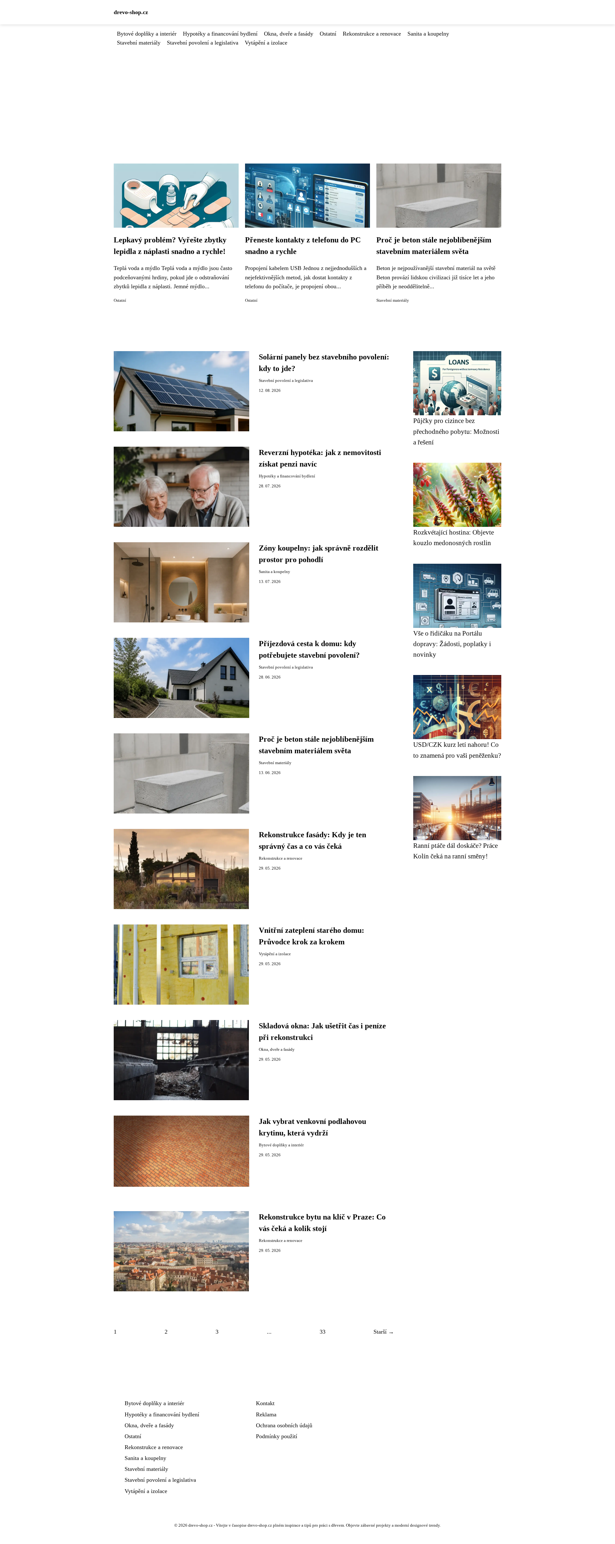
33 (322, 1332)
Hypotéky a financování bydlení (220, 33)
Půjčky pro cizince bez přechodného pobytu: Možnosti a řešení (456, 431)
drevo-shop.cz (131, 12)
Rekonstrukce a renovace (372, 33)
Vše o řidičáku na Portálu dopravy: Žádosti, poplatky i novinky (452, 643)
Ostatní (328, 33)
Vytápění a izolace (266, 42)
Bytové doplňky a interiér (146, 33)
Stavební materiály (138, 42)
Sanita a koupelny (428, 33)
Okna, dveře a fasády (288, 33)
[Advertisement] (307, 95)
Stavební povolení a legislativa (202, 42)
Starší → (383, 1332)
